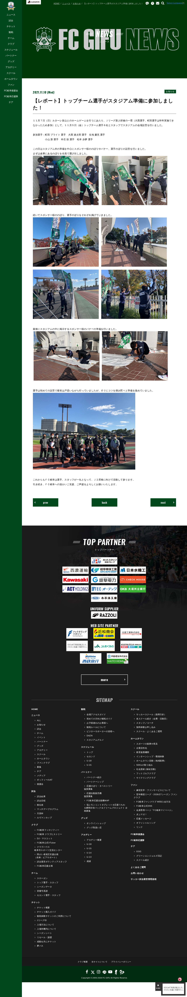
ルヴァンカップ (44, 817)
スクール (11, 73)
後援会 (40, 784)
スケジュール (11, 49)
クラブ (11, 44)
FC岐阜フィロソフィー (48, 830)
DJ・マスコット (44, 838)
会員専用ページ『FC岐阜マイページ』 (154, 810)
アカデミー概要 (94, 840)
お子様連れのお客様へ (97, 723)
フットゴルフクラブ (146, 773)
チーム (11, 38)
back (104, 502)
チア (11, 102)
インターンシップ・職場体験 (150, 756)
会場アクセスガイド (96, 714)
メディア (41, 775)
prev (45, 502)
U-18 (89, 761)
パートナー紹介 (94, 777)
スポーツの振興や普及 (147, 744)
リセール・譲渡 (44, 937)
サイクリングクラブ (146, 778)
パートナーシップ (95, 782)
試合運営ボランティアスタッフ (52, 861)
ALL (39, 720)
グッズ (11, 61)
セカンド (91, 756)
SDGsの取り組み (144, 765)
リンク (139, 827)
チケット (11, 26)
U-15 (89, 765)
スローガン (42, 878)
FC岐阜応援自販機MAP (98, 800)
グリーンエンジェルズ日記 (149, 856)
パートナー (11, 55)
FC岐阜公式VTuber (46, 843)
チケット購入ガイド (46, 912)
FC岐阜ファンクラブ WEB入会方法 (153, 802)
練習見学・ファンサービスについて (153, 790)
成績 (89, 861)
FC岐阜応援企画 (45, 866)
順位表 (40, 805)
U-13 (89, 857)
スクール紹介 (142, 860)
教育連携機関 (142, 752)
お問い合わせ (137, 873)
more (104, 679)
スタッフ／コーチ (144, 723)
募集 (39, 767)
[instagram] (98, 972)
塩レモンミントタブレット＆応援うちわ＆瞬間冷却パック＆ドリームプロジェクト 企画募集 (106, 808)
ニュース (11, 14)
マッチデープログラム (47, 809)
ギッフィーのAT (44, 780)
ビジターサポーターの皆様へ (100, 731)
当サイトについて (99, 962)
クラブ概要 (83, 962)
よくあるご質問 (138, 867)
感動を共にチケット (46, 941)
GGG (138, 851)
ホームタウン (11, 79)
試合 (11, 20)
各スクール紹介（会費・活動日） (152, 719)
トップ (90, 752)
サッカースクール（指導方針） (151, 714)
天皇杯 (40, 813)
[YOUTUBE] (110, 972)
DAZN (89, 735)
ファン (11, 84)
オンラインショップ (96, 823)
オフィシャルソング (146, 823)
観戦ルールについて (96, 727)
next (163, 502)
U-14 (89, 853)
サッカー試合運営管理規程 (143, 879)
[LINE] (104, 972)
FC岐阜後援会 (11, 90)
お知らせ (77, 3)
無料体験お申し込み (146, 727)
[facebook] (87, 972)
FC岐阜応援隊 (11, 96)
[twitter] (93, 972)
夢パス (40, 946)
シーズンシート (44, 933)
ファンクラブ (43, 763)
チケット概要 (43, 907)
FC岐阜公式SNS (144, 806)
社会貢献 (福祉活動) (146, 769)
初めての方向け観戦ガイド (99, 719)
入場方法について (45, 924)
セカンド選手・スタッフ (48, 895)
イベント (41, 737)
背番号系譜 (42, 891)
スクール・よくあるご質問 (149, 731)
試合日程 (41, 800)
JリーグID (42, 920)
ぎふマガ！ (141, 814)
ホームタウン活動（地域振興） (151, 761)
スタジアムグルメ (95, 740)
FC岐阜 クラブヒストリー (49, 834)
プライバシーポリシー (121, 962)
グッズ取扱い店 (94, 827)
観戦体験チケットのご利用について (54, 916)
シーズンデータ (44, 887)
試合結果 (41, 796)
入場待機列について (46, 929)
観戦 (11, 32)
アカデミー (11, 67)
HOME (57, 3)
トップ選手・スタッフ (47, 882)
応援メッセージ (143, 818)
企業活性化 (141, 748)
